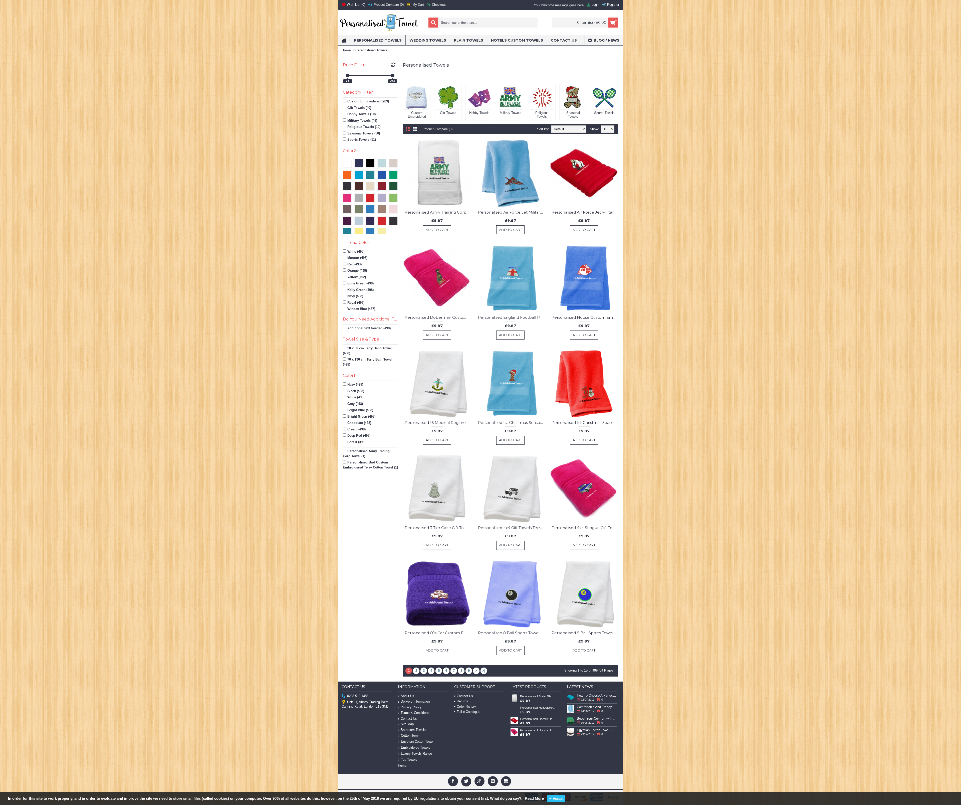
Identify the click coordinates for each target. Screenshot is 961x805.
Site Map (407, 724)
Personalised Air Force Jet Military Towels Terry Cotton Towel (511, 212)
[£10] (392, 75)
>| (483, 671)
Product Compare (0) (437, 129)
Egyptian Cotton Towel (417, 741)
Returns (462, 701)
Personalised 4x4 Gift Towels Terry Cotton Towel (511, 527)
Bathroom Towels (413, 730)
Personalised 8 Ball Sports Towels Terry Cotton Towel (511, 632)
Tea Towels (409, 759)
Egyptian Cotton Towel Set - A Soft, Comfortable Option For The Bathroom (597, 730)
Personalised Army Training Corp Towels (438, 212)
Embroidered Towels (415, 747)
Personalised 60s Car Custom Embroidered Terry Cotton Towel (438, 632)
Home (346, 50)
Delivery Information (415, 701)
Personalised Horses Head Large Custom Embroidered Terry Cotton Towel (538, 730)
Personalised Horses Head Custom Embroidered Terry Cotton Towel (538, 719)
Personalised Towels (371, 50)
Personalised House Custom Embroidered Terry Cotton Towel (585, 317)
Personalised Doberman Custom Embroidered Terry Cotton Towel (438, 317)
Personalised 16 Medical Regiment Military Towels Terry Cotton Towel (438, 422)
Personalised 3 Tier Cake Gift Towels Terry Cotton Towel (438, 527)
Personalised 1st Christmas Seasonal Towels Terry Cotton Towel (511, 422)
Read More (534, 798)
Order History (466, 706)
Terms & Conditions (415, 713)
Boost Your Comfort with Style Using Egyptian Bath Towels (597, 718)
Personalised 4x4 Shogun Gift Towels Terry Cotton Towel (585, 527)
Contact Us (409, 718)
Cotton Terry (410, 735)
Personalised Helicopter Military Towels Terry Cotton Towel (538, 707)
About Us (407, 696)
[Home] (344, 40)
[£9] (347, 75)
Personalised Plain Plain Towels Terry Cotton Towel (538, 696)
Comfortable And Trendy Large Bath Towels (597, 707)
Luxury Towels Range (416, 753)
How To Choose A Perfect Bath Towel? (597, 695)
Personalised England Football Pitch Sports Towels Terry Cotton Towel (511, 317)
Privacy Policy (411, 707)
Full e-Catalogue (468, 712)
